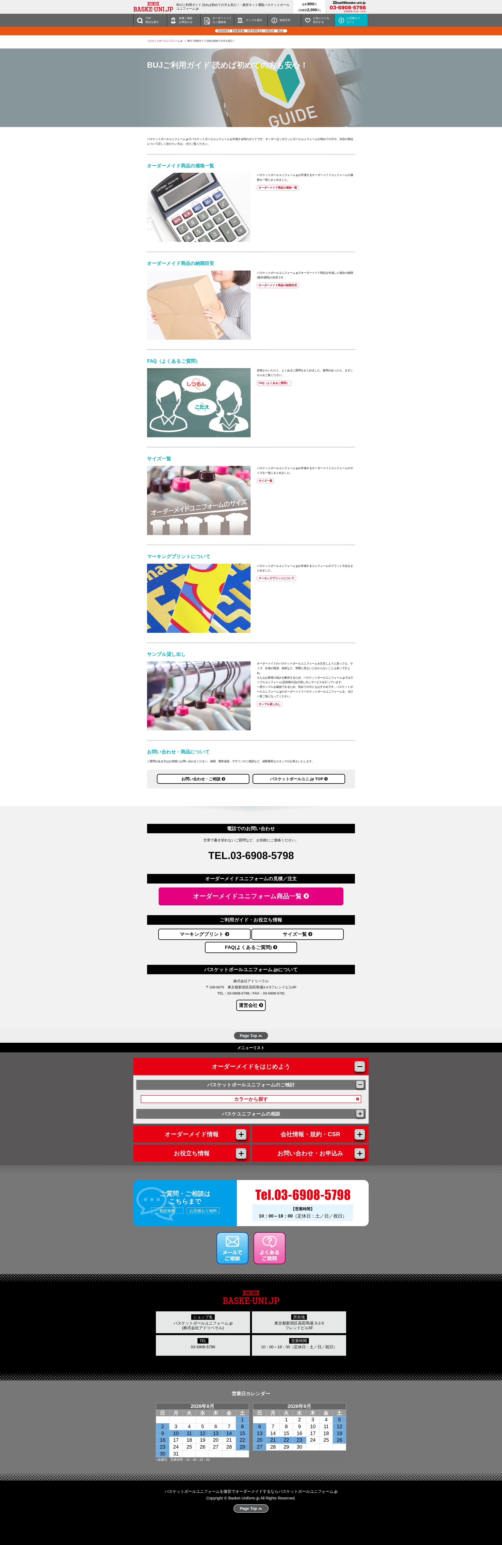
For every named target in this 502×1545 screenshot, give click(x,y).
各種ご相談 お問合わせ (186, 20)
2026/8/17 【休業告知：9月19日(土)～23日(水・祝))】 (251, 30)
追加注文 (284, 20)
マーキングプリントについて (276, 578)
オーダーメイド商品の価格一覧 (278, 187)
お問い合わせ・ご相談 (201, 779)
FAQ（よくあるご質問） (274, 382)
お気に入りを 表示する (321, 20)
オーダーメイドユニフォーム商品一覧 (248, 896)
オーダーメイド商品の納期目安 (278, 285)
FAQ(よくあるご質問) (249, 947)
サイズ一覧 (265, 480)
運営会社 (249, 1005)
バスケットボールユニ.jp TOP (297, 779)
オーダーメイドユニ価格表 (222, 20)
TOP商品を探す (152, 20)
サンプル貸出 (254, 20)
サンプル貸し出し (270, 704)
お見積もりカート (353, 20)
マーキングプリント (202, 934)
